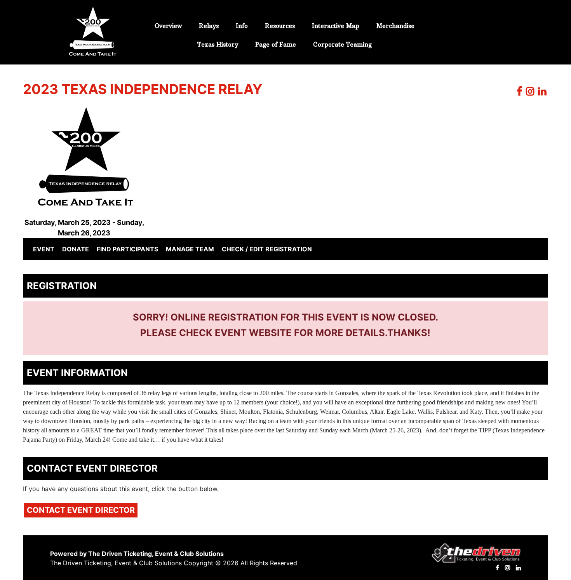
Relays (209, 26)
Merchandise (395, 26)
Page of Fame (275, 44)
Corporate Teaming (342, 44)
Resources (280, 26)
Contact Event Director (81, 510)
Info (242, 26)
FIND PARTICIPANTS (127, 249)
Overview (168, 26)
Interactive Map (335, 26)
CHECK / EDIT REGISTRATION (267, 249)
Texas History (217, 44)
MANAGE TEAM (190, 249)
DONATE (75, 249)
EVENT (45, 249)
